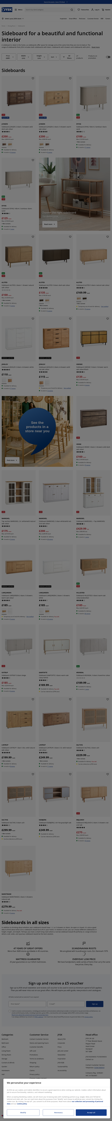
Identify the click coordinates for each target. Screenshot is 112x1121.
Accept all (91, 1113)
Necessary (58, 1113)
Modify (23, 1113)
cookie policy (22, 1104)
